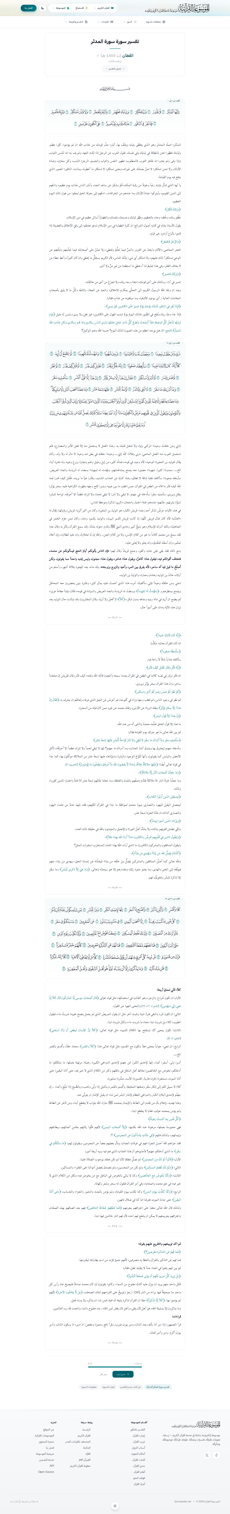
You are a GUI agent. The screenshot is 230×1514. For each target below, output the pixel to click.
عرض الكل (103, 1374)
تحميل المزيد (121, 1374)
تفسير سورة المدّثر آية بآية (158, 1387)
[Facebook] (216, 1455)
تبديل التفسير (115, 68)
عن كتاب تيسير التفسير (130, 1387)
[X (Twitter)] (207, 1455)
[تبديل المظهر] (42, 8)
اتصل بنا (28, 8)
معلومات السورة (88, 1387)
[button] (130, 22)
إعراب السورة (108, 1387)
